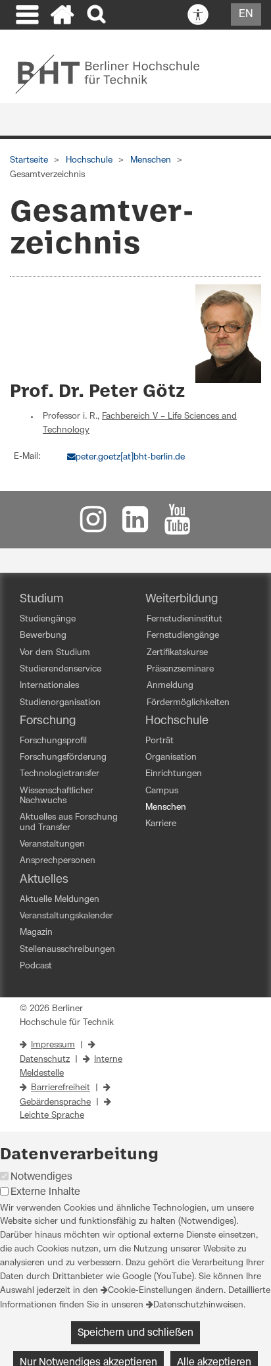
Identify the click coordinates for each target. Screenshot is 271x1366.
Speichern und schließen (135, 1333)
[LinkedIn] (135, 525)
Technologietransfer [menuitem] (59, 774)
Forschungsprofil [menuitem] (53, 741)
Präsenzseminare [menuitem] (180, 669)
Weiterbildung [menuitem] (181, 599)
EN (246, 14)
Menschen (150, 160)
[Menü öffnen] (25, 16)
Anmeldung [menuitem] (170, 685)
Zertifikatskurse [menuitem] (177, 652)
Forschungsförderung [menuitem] (63, 757)
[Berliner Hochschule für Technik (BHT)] (116, 73)
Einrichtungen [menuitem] (173, 774)
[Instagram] (93, 525)
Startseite (29, 160)
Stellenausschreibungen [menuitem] (67, 949)
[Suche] (98, 14)
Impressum (53, 1045)
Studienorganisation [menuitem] (60, 702)
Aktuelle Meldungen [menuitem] (59, 899)
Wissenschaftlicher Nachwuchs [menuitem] (56, 796)
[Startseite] (62, 16)
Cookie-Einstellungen (150, 1290)
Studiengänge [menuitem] (48, 619)
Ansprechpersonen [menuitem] (57, 860)
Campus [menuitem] (161, 791)
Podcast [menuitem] (36, 966)
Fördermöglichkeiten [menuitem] (188, 702)
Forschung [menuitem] (48, 721)
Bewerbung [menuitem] (43, 635)
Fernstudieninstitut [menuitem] (184, 619)
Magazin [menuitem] (36, 932)
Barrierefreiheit (60, 1088)
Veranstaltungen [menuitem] (52, 844)
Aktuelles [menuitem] (44, 879)
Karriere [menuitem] (160, 824)
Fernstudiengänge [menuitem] (183, 635)
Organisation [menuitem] (171, 757)
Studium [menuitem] (42, 599)
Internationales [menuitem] (49, 685)
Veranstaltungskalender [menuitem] (66, 916)
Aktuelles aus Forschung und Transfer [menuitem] (69, 822)
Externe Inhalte (45, 1192)
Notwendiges (41, 1177)
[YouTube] (177, 525)
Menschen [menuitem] (165, 807)
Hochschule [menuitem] (177, 721)
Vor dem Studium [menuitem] (55, 652)
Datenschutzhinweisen (198, 1305)
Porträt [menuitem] (159, 741)
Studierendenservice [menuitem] (60, 669)
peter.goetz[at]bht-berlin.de (130, 457)
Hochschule (89, 160)
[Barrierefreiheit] (198, 15)
